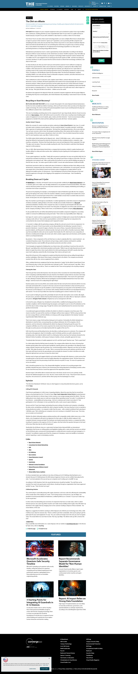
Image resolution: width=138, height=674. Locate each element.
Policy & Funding (96, 86)
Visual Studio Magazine (92, 660)
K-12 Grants (60, 9)
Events (95, 6)
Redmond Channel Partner (67, 653)
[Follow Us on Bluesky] (102, 3)
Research (74, 6)
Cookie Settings (32, 668)
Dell (30, 447)
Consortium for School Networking (38, 445)
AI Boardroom (64, 639)
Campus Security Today (92, 641)
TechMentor (89, 655)
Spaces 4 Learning (65, 655)
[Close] (49, 658)
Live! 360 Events (64, 646)
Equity (79, 9)
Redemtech (32, 469)
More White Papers (97, 151)
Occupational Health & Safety (94, 648)
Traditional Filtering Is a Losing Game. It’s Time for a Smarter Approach (100, 108)
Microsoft (77, 203)
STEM (72, 9)
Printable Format (43, 528)
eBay (30, 450)
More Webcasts (96, 114)
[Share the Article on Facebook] (88, 18)
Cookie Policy (69, 669)
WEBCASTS (96, 103)
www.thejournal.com (72, 524)
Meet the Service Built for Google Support (101, 138)
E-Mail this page (31, 528)
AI (75, 9)
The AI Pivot (89, 658)
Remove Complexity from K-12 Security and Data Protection (100, 126)
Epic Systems (35, 115)
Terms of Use (78, 669)
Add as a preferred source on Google (95, 3)
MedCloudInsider (65, 648)
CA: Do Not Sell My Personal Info (89, 669)
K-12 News (50, 6)
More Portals (95, 95)
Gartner (31, 459)
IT (83, 9)
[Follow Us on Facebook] (104, 3)
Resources (87, 6)
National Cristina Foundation (37, 464)
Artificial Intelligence (97, 73)
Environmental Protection (93, 644)
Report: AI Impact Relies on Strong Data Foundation (72, 599)
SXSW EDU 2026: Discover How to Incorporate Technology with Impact (101, 164)
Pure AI (62, 651)
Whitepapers (98, 122)
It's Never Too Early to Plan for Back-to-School (100, 202)
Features (56, 6)
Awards (67, 6)
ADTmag (88, 639)
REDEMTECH (31, 182)
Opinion (62, 6)
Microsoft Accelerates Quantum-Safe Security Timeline (38, 561)
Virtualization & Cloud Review (68, 660)
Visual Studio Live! (65, 662)
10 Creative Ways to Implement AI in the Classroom (101, 132)
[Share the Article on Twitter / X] (88, 23)
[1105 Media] (34, 655)
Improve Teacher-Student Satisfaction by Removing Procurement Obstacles (99, 222)
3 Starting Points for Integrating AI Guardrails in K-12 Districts (40, 602)
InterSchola (32, 462)
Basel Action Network (76, 182)
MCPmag (88, 646)
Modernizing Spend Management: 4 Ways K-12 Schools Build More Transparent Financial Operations (101, 145)
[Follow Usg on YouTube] (108, 3)
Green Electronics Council (36, 457)
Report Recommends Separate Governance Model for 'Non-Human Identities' (70, 562)
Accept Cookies (44, 668)
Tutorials (52, 9)
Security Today (90, 653)
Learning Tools (96, 82)
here (31, 386)
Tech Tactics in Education (67, 658)
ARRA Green (29, 17)
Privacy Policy (104, 42)
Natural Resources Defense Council (38, 467)
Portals (96, 70)
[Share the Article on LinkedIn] (88, 20)
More (109, 6)
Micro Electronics (78, 208)
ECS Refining (32, 452)
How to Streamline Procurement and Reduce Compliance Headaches (101, 184)
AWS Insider (63, 641)
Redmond (89, 651)
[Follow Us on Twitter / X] (106, 3)
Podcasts (80, 6)
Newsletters (102, 6)
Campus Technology (66, 644)
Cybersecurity (95, 77)
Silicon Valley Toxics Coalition (37, 472)
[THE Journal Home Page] (36, 4)
